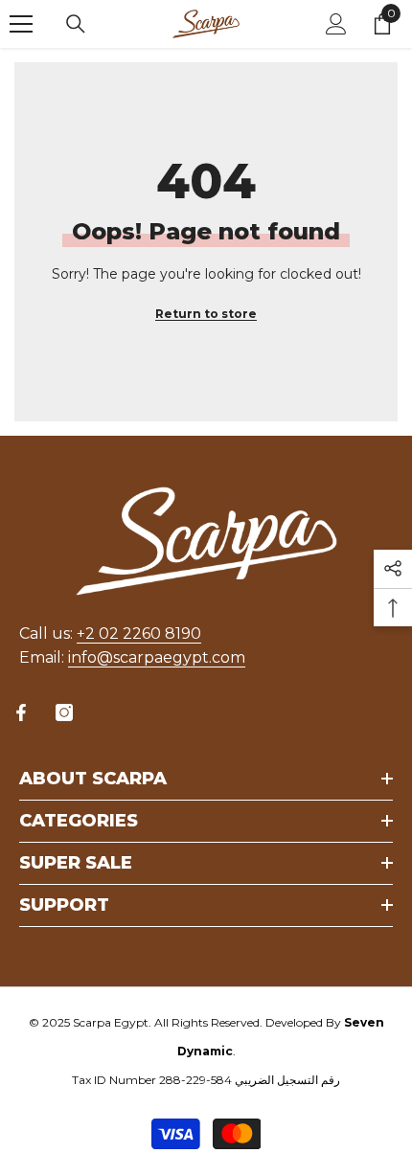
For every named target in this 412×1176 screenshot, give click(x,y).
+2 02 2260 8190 (139, 633)
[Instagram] (64, 712)
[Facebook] (21, 712)
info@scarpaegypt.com (156, 657)
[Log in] (336, 23)
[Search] (75, 23)
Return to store (206, 313)
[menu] (21, 23)
